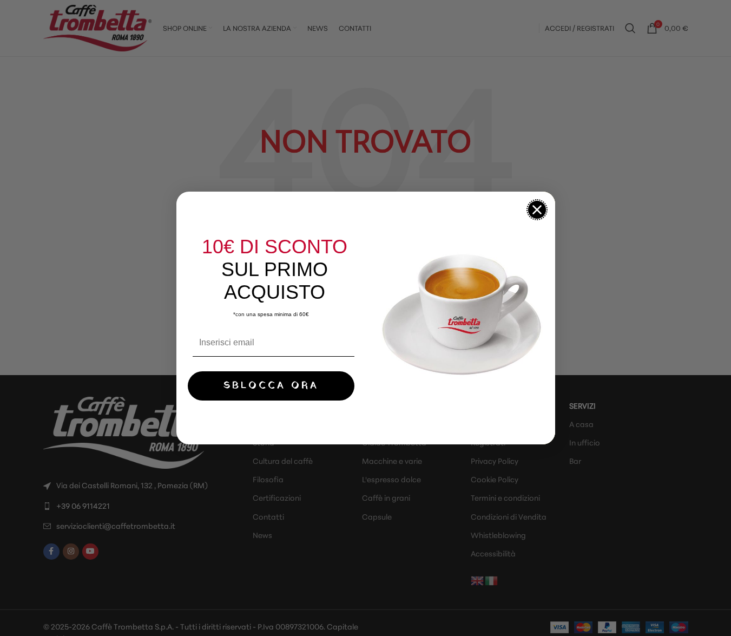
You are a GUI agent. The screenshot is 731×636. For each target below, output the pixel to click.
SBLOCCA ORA (271, 385)
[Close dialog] (537, 209)
